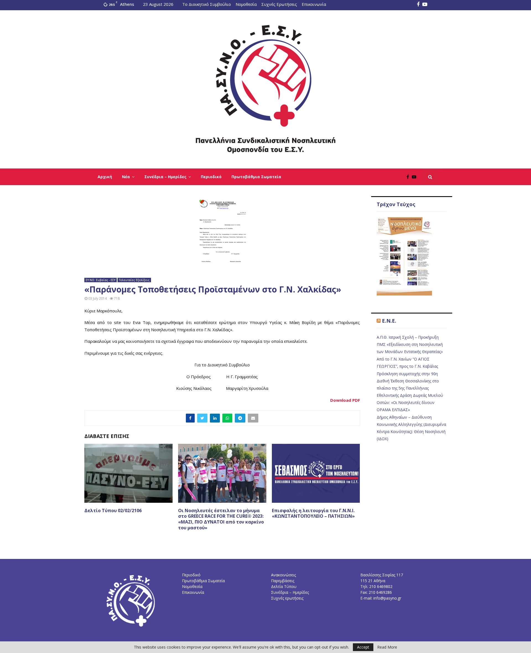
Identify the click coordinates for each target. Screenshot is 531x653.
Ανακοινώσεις (283, 574)
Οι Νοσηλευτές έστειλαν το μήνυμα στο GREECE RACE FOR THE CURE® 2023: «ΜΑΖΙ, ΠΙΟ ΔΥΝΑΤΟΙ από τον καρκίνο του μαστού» (221, 519)
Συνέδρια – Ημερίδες (165, 176)
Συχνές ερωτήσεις (287, 598)
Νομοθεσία (246, 4)
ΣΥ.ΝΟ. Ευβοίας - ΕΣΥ (100, 280)
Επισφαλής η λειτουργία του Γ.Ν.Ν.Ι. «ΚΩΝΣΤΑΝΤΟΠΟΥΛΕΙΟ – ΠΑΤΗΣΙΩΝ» (313, 513)
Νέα (126, 176)
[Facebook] (409, 176)
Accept (363, 647)
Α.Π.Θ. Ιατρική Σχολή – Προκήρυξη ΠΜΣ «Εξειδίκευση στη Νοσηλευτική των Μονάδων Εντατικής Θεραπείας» (410, 344)
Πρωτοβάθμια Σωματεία (256, 176)
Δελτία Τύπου (283, 586)
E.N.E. (389, 320)
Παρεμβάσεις (282, 580)
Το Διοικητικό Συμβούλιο (206, 4)
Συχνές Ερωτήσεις (279, 4)
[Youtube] (415, 176)
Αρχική (105, 176)
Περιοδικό (211, 176)
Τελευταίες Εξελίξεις (134, 280)
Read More (387, 647)
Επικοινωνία (314, 4)
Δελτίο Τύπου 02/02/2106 (113, 510)
